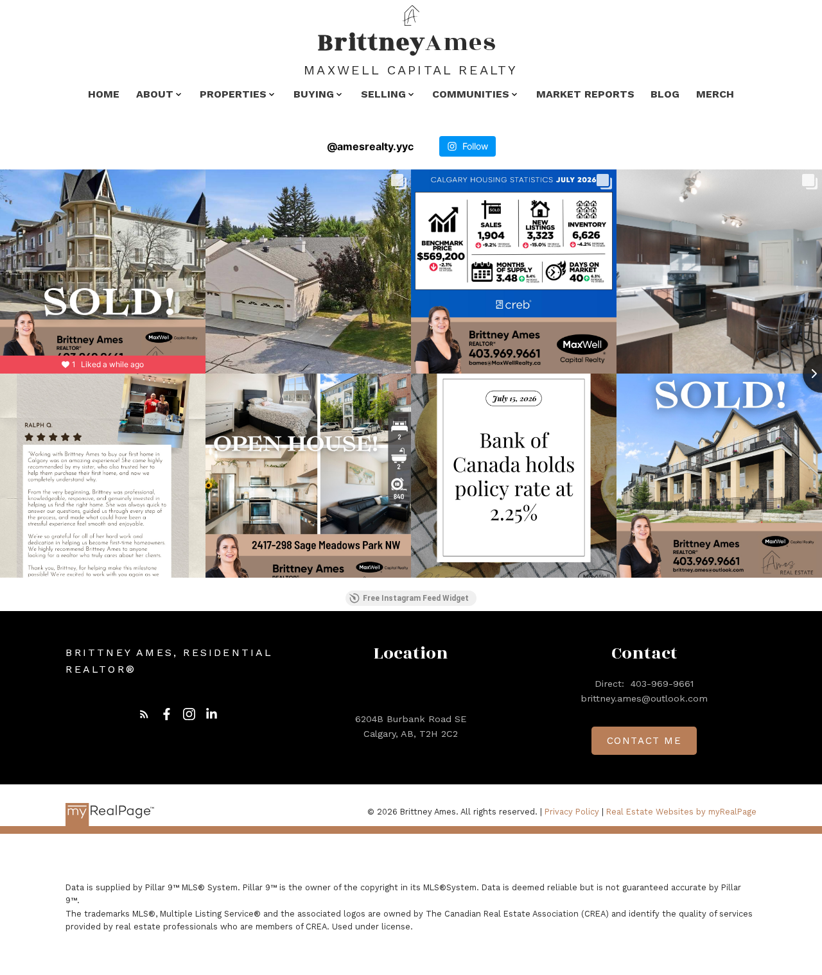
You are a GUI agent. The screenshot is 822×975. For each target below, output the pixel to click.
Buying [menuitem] (313, 94)
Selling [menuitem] (383, 94)
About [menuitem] (154, 94)
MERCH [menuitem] (715, 94)
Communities (470, 94)
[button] (144, 714)
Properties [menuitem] (233, 94)
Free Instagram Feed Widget (416, 598)
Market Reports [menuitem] (585, 94)
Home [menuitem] (103, 94)
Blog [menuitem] (665, 94)
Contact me (644, 740)
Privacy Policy (572, 811)
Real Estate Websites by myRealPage (681, 811)
